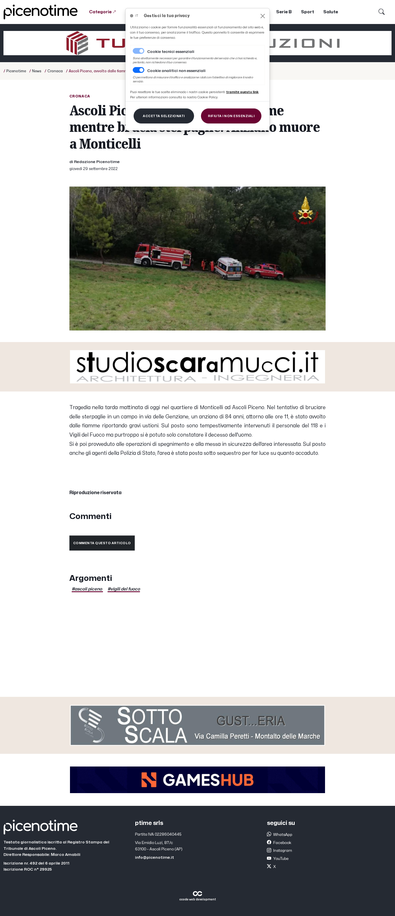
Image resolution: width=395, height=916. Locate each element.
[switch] (138, 70)
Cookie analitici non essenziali (176, 71)
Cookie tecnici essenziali (170, 51)
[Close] (262, 16)
